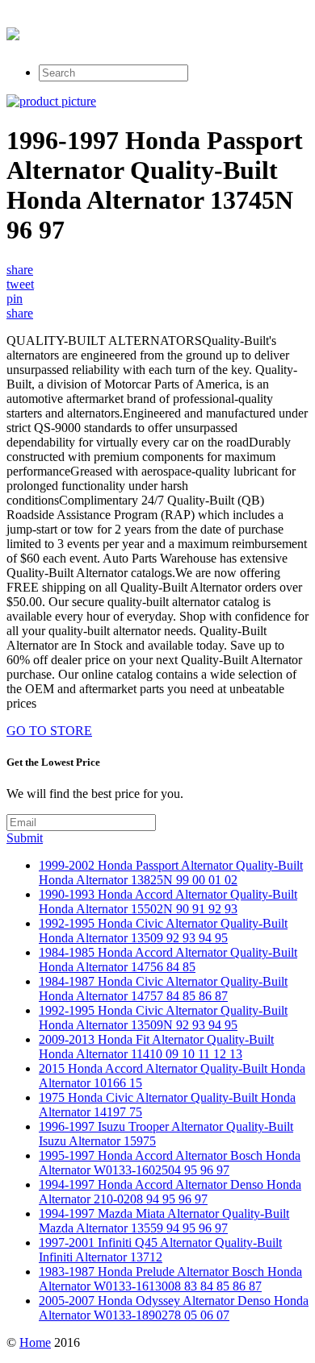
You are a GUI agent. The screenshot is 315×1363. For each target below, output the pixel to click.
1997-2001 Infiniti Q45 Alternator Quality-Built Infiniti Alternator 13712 (160, 1250)
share (19, 269)
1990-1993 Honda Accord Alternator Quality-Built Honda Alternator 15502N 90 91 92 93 (168, 901)
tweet (20, 284)
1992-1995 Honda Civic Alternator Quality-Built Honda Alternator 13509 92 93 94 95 (163, 930)
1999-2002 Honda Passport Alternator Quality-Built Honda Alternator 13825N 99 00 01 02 (171, 872)
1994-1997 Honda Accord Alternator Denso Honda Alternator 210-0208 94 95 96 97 (170, 1192)
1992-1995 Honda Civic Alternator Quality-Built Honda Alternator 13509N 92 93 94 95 (163, 1018)
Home (35, 1342)
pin (14, 298)
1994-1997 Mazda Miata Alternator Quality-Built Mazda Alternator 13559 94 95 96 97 (164, 1221)
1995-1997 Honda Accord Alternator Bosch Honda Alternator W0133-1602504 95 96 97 (169, 1163)
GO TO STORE (49, 731)
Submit (24, 838)
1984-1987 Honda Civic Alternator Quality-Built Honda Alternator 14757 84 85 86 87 (163, 988)
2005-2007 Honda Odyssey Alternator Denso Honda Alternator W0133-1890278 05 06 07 (174, 1308)
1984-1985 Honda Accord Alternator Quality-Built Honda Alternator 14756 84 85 (168, 959)
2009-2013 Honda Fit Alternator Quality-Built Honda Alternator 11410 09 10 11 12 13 (156, 1047)
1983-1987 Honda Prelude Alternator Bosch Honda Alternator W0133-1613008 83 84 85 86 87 (170, 1279)
